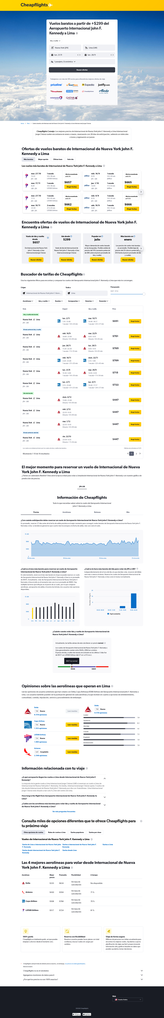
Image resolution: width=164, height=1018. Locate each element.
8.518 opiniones (40, 715)
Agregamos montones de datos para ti (38, 975)
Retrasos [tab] (97, 512)
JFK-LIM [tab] (82, 486)
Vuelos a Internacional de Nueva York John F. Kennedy (79, 846)
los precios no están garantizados (75, 964)
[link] (36, 259)
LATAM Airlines (40, 735)
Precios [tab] (36, 512)
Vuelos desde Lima (69, 850)
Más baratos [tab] (28, 159)
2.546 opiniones (40, 755)
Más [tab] (128, 512)
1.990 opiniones (40, 742)
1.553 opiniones (40, 728)
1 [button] (131, 454)
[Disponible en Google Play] (76, 1014)
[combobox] (55, 40)
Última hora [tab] (57, 159)
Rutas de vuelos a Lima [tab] (57, 832)
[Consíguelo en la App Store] (87, 1014)
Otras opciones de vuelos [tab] (33, 832)
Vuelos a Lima (108, 844)
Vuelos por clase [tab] (95, 832)
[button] (77, 33)
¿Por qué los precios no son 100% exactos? (40, 979)
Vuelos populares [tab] (77, 832)
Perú (28, 123)
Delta (36, 707)
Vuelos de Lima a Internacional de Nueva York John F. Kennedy (41, 846)
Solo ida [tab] (70, 159)
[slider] (144, 294)
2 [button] (136, 454)
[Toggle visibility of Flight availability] (113, 614)
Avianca (37, 748)
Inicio (22, 123)
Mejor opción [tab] (43, 159)
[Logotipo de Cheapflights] (34, 5)
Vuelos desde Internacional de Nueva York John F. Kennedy (41, 851)
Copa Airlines (39, 721)
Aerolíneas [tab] (67, 512)
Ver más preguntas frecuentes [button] (63, 811)
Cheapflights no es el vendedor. (36, 971)
